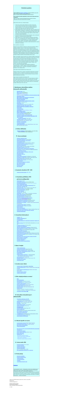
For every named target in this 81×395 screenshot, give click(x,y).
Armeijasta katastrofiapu (21, 211)
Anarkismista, (19, 110)
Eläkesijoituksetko (19, 281)
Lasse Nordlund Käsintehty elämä (22, 361)
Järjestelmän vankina (20, 96)
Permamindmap (19, 155)
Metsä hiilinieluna (19, 166)
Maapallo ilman (19, 91)
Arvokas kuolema (20, 108)
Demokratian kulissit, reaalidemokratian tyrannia (25, 100)
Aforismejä (18, 360)
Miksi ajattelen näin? (20, 97)
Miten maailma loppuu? (21, 111)
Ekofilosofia (18, 302)
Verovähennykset (19, 282)
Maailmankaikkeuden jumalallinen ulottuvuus (25, 106)
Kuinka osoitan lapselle (20, 333)
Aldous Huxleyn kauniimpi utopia (22, 312)
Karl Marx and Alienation (21, 123)
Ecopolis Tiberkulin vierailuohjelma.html (23, 269)
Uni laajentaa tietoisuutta (20, 359)
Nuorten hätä (19, 107)
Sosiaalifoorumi (19, 313)
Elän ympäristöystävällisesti (21, 163)
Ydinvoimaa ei (19, 180)
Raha (18, 278)
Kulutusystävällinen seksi (20, 309)
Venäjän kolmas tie (19, 253)
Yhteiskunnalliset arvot (20, 104)
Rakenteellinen (19, 103)
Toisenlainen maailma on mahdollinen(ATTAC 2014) (25, 151)
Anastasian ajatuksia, (20, 266)
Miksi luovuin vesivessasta (21, 164)
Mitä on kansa (19, 92)
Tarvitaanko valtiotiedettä (20, 239)
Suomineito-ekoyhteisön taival (21, 145)
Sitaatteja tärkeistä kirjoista (21, 124)
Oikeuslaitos (19, 193)
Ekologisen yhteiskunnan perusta (22, 138)
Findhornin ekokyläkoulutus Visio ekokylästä (23, 140)
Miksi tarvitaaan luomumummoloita (22, 325)
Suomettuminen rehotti (20, 260)
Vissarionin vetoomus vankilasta (21, 271)
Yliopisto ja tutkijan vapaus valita (22, 230)
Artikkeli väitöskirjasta (21, 218)
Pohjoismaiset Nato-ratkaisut (21, 234)
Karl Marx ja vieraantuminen (21, 121)
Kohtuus (18, 93)
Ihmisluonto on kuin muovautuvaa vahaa (31, 95)
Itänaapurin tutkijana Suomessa (21, 238)
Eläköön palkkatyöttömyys (22, 112)
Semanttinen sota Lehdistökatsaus (22, 226)
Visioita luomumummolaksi (21, 326)
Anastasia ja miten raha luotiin (21, 283)
